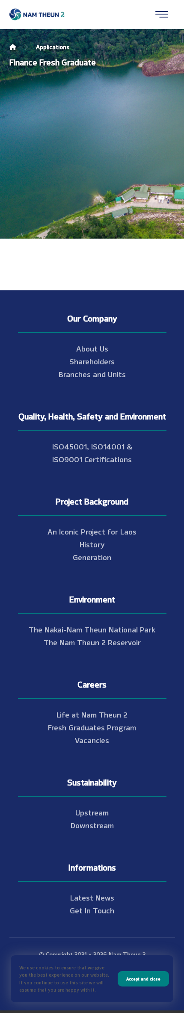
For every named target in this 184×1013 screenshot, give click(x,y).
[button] (161, 14)
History (92, 544)
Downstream (92, 825)
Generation (92, 557)
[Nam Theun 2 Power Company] (37, 15)
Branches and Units (92, 374)
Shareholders (92, 361)
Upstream (92, 812)
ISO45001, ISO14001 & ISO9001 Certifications (92, 452)
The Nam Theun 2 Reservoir (92, 642)
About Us (92, 348)
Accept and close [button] (143, 978)
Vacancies (92, 740)
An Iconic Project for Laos (92, 531)
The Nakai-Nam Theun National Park (92, 629)
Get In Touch (92, 910)
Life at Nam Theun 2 (92, 714)
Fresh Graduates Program (92, 727)
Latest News (92, 897)
